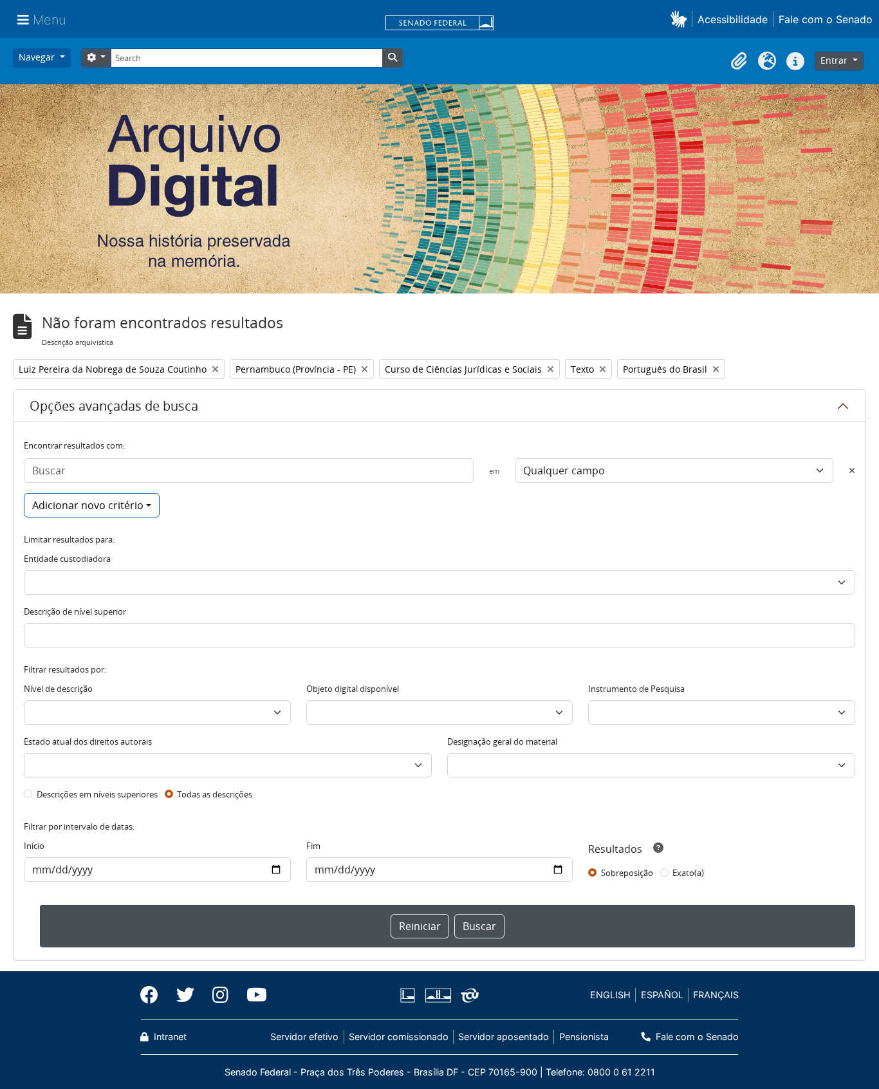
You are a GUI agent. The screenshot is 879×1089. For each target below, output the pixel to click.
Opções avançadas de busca (114, 405)
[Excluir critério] (852, 470)
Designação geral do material (502, 741)
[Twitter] (185, 995)
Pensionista (583, 1036)
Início (34, 846)
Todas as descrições (214, 794)
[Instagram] (220, 995)
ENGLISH (610, 994)
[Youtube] (252, 995)
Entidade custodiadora (67, 558)
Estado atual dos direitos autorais (88, 741)
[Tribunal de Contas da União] (467, 995)
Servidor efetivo (304, 1036)
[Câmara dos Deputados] (410, 995)
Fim (313, 846)
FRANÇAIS (716, 994)
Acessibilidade (733, 19)
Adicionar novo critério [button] (87, 505)
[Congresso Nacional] (438, 995)
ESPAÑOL (662, 994)
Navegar (38, 57)
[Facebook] (153, 995)
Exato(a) (688, 873)
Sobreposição (627, 873)
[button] (681, 19)
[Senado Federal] (439, 24)
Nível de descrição (58, 688)
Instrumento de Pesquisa (636, 688)
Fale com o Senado (826, 19)
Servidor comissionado (399, 1036)
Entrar (835, 60)
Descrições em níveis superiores (97, 794)
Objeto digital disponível (352, 688)
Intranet (169, 1036)
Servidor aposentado (503, 1036)
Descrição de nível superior (75, 611)
